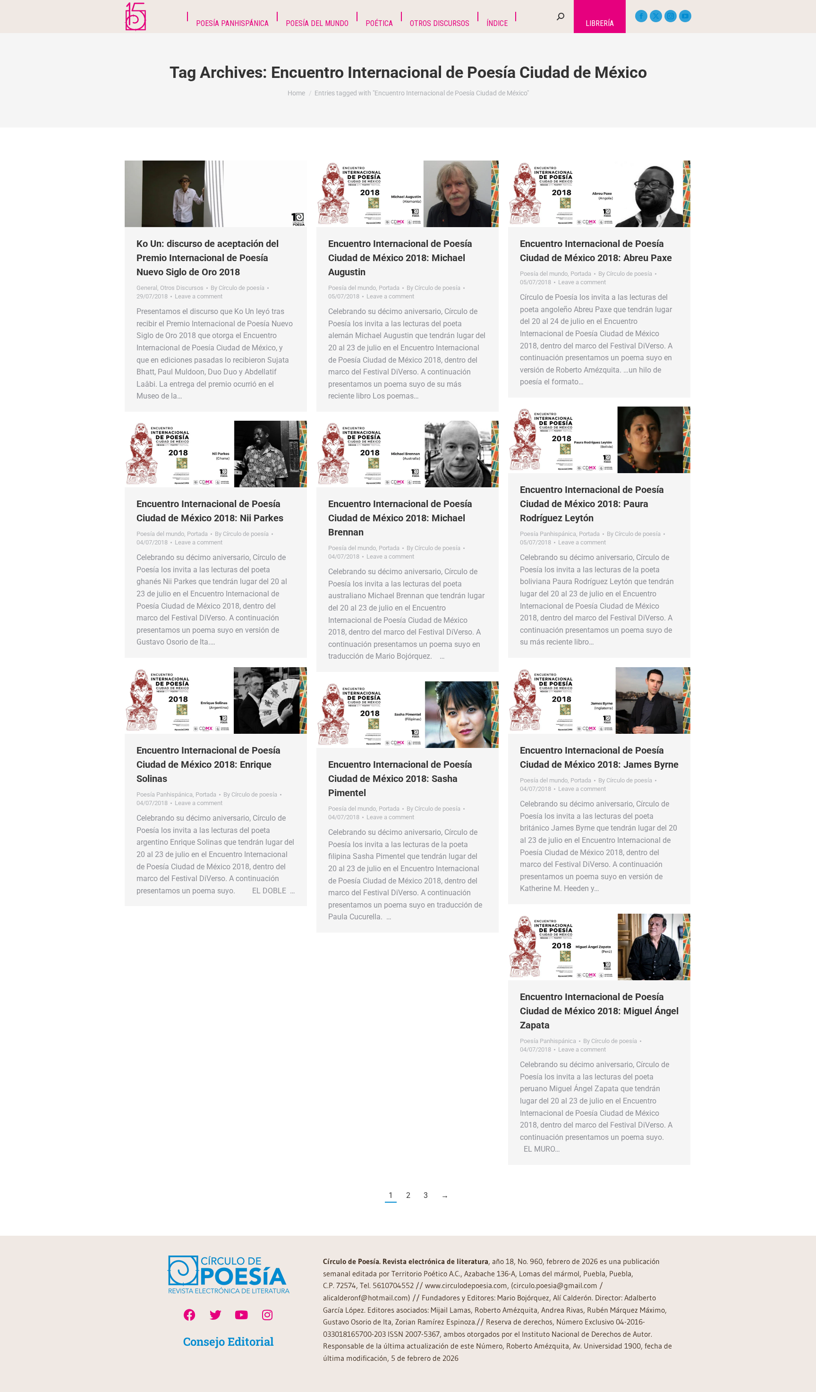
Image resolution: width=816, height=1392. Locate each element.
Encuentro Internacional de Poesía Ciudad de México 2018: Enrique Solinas (208, 764)
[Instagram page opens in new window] (670, 16)
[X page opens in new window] (656, 16)
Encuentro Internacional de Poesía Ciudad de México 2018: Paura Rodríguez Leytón (592, 504)
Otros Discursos (182, 287)
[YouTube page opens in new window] (685, 16)
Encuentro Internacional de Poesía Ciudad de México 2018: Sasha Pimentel (400, 778)
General (146, 287)
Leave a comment (198, 296)
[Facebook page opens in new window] (641, 16)
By (237, 287)
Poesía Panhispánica (548, 533)
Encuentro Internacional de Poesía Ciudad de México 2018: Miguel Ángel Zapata (599, 1011)
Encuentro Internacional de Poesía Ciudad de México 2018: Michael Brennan (400, 518)
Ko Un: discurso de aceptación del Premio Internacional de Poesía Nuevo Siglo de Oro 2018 (207, 258)
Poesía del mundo (352, 287)
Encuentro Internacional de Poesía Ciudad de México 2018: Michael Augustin (400, 258)
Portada (389, 287)
